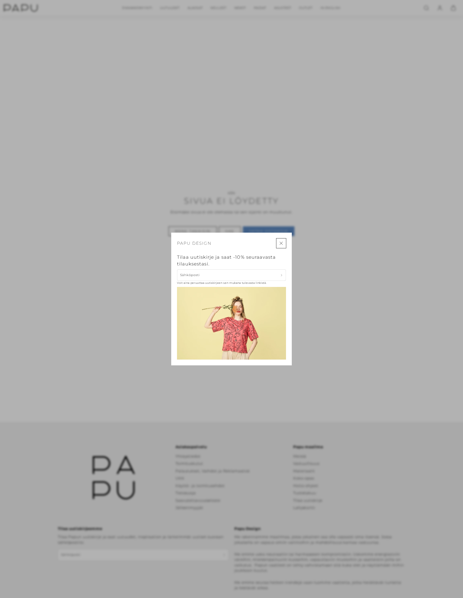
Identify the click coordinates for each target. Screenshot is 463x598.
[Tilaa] (281, 275)
